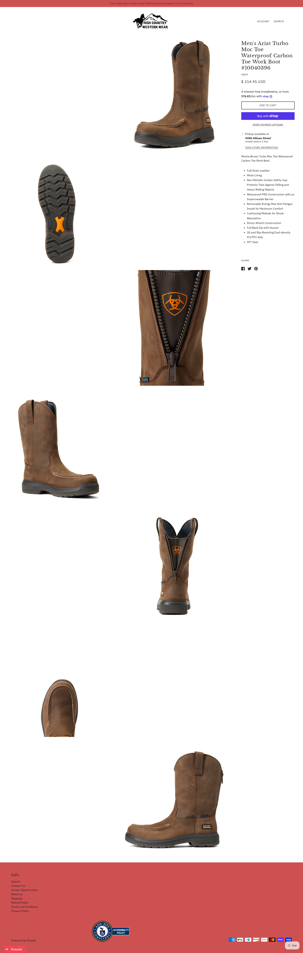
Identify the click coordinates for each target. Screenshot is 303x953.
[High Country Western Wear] (152, 21)
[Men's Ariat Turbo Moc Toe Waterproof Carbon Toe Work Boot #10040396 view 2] (58, 211)
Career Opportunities (24, 890)
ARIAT (244, 74)
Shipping (16, 898)
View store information (261, 147)
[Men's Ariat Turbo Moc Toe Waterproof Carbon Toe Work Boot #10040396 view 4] (58, 445)
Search (279, 21)
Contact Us (18, 885)
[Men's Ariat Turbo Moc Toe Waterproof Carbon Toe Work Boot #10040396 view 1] (174, 95)
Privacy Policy (20, 911)
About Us (17, 894)
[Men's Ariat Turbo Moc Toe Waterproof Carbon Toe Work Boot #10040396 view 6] (58, 679)
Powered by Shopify (23, 940)
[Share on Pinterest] (256, 268)
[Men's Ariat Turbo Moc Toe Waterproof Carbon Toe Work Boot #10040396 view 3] (174, 328)
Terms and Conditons (24, 906)
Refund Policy (19, 902)
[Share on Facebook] (243, 268)
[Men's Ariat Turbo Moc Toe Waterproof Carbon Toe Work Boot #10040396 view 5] (174, 562)
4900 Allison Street (258, 138)
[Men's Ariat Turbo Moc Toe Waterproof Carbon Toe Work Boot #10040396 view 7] (174, 796)
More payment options (268, 124)
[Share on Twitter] (249, 268)
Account (263, 21)
